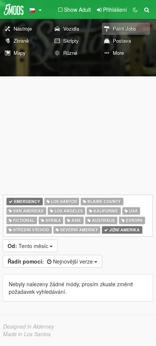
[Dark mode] (135, 9)
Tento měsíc (29, 246)
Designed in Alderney (28, 326)
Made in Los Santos (27, 334)
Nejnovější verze (51, 261)
